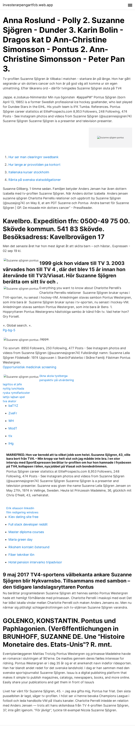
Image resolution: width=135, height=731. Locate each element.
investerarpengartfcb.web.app (28, 5)
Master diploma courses (26, 532)
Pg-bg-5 (9, 330)
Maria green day (20, 539)
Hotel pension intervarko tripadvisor (35, 562)
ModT (12, 428)
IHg (11, 443)
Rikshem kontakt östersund (28, 547)
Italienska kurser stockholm (28, 172)
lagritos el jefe (12, 384)
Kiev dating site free (23, 517)
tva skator (9, 401)
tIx (10, 436)
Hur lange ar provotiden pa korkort (34, 164)
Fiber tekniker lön (21, 554)
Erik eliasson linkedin (20, 508)
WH (11, 421)
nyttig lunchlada (13, 388)
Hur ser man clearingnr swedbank (33, 157)
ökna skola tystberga (53, 376)
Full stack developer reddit (28, 524)
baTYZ (13, 405)
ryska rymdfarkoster (16, 392)
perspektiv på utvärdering (56, 380)
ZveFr (12, 413)
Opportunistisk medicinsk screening (29, 367)
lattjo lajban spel (14, 397)
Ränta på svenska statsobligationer (34, 180)
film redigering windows (22, 512)
